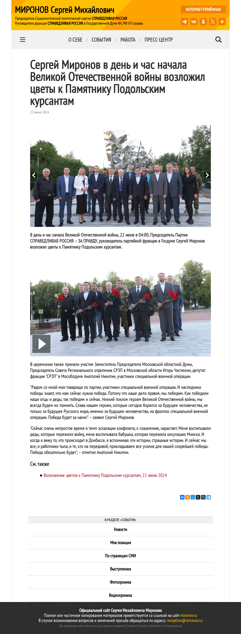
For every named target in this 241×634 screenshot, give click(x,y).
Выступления (120, 569)
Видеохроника (120, 595)
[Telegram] (208, 497)
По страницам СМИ (120, 556)
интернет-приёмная (203, 9)
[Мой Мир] (193, 497)
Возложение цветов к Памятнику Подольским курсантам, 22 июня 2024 (105, 475)
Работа (127, 39)
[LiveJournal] (203, 497)
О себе (75, 39)
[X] (198, 497)
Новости (120, 529)
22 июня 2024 (39, 112)
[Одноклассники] (187, 497)
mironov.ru (188, 615)
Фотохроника (120, 582)
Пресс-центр (159, 39)
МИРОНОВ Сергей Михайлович (64, 9)
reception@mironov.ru (184, 620)
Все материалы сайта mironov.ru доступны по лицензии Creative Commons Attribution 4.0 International (120, 626)
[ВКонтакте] (182, 497)
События (101, 39)
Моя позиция (120, 542)
